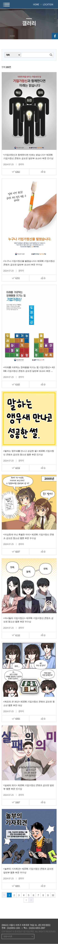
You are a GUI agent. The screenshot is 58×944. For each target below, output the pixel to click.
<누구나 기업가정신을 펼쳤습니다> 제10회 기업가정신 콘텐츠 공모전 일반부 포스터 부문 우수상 (29, 263)
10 (53, 895)
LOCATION (48, 4)
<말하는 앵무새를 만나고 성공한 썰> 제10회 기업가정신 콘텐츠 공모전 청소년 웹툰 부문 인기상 (28, 453)
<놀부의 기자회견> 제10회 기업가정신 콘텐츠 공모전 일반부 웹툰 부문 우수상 (28, 871)
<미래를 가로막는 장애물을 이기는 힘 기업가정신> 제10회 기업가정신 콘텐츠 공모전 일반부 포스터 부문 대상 (29, 369)
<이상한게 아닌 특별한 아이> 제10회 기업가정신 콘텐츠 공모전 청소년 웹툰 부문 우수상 (28, 536)
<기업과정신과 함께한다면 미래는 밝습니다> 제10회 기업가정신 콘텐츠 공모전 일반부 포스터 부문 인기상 (28, 157)
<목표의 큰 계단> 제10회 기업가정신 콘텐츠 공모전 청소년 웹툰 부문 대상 (29, 703)
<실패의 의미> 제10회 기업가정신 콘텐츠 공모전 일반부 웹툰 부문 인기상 (28, 787)
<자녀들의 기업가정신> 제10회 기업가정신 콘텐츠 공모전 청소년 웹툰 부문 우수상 (28, 620)
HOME (36, 4)
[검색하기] (51, 54)
